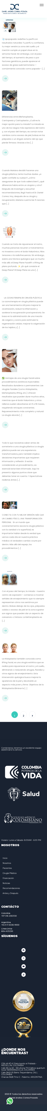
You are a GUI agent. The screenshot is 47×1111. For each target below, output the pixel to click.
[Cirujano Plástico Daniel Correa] (14, 8)
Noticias (6, 883)
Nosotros (7, 863)
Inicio (5, 858)
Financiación (8, 878)
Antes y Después (10, 893)
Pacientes (7, 868)
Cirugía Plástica (9, 873)
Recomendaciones (11, 888)
